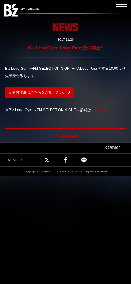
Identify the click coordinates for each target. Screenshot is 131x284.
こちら (96, 110)
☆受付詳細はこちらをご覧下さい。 (37, 92)
